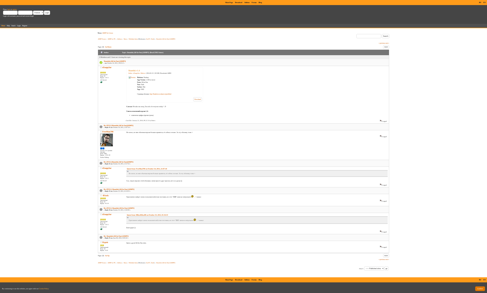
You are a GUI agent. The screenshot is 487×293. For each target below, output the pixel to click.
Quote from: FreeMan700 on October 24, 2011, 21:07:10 (147, 169)
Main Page (229, 2)
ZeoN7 (148, 39)
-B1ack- (105, 195)
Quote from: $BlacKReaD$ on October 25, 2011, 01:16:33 (147, 215)
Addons (247, 2)
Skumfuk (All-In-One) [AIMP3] (115, 61)
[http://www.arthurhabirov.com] (101, 82)
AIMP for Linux (107, 33)
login (8, 9)
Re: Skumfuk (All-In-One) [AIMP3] (116, 236)
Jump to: (361, 268)
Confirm (480, 289)
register (14, 9)
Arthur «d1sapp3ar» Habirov (136, 73)
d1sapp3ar (106, 67)
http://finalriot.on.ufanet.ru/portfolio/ (160, 94)
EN (484, 2)
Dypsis (105, 242)
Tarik (152, 39)
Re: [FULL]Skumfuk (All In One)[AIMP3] (118, 125)
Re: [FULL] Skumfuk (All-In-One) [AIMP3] (119, 189)
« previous (382, 43)
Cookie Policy (44, 289)
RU (480, 2)
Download (238, 2)
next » (387, 43)
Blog (260, 2)
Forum (254, 2)
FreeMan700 (107, 132)
